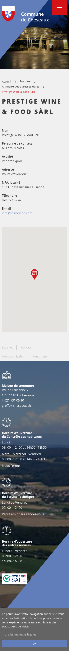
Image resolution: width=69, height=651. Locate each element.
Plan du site (40, 356)
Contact (26, 347)
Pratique (25, 81)
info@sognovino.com (17, 213)
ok (34, 643)
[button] (34, 274)
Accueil (6, 81)
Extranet (7, 347)
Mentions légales (13, 356)
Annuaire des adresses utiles (20, 86)
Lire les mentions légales (20, 634)
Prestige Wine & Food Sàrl (18, 92)
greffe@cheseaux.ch (16, 405)
